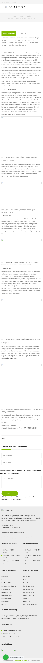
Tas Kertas (26, 577)
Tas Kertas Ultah (28, 592)
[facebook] (3, 537)
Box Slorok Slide (7, 595)
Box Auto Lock (6, 592)
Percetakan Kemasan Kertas (19, 43)
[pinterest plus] (25, 537)
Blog (21, 16)
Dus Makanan (6, 589)
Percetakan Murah (20, 45)
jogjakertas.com (21, 661)
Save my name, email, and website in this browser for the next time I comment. (20, 472)
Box (3, 580)
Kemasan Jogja (33, 38)
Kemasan (5, 577)
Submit (10, 493)
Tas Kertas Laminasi (30, 605)
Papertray (26, 601)
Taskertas (26, 580)
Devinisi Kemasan (9, 38)
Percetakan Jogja (20, 40)
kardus (9, 358)
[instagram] (19, 537)
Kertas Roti (26, 598)
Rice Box (4, 605)
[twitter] (8, 537)
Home (14, 16)
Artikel (29, 16)
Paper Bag (26, 583)
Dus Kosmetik (6, 598)
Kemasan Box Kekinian (9, 586)
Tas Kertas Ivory (28, 586)
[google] (14, 537)
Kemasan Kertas (7, 40)
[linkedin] (30, 537)
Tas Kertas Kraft (28, 589)
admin (24, 33)
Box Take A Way (7, 583)
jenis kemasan (21, 38)
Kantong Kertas (28, 595)
